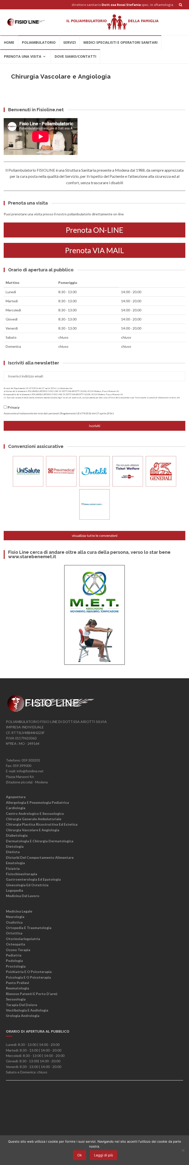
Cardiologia (15, 808)
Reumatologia (17, 988)
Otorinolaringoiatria (23, 939)
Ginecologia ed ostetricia (27, 885)
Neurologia (15, 917)
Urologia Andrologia (22, 1015)
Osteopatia (15, 944)
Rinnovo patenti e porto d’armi (31, 994)
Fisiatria (13, 868)
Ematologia (15, 863)
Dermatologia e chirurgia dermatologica (39, 841)
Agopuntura (16, 797)
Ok (79, 1155)
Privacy (13, 407)
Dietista (13, 852)
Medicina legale (19, 911)
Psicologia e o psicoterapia (28, 977)
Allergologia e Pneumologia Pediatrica (37, 802)
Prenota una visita (22, 56)
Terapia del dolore (21, 1005)
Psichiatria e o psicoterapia (29, 972)
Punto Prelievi (17, 983)
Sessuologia (16, 999)
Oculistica (14, 922)
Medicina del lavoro (22, 896)
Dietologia (15, 846)
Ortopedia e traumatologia (28, 928)
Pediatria (13, 955)
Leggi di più (103, 1155)
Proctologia (16, 966)
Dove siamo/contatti (75, 56)
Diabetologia (17, 835)
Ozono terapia (18, 950)
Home (9, 42)
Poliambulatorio (39, 42)
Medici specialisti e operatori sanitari (120, 42)
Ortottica (14, 933)
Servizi (69, 42)
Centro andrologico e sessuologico (35, 813)
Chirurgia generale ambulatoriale (33, 819)
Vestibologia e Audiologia (27, 1010)
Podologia (14, 960)
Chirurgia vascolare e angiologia (32, 830)
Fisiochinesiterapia (21, 874)
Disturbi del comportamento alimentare (40, 857)
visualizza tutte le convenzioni (94, 535)
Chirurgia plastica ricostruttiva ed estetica (42, 824)
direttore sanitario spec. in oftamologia (122, 4)
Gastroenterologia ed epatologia (33, 879)
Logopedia (14, 890)
